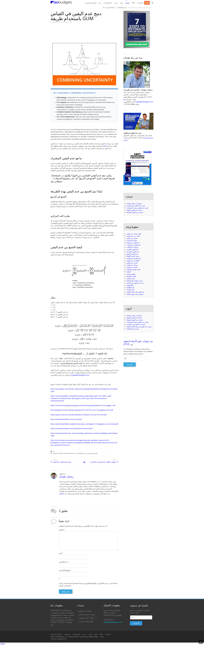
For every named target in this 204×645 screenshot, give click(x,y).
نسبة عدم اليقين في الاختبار (135, 283)
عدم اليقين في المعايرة (134, 258)
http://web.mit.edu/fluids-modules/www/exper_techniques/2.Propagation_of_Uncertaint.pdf (84, 424)
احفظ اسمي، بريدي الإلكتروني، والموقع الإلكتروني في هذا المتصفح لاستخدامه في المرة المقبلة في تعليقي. (88, 584)
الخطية (129, 272)
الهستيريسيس (131, 274)
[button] (102, 644)
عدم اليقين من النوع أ (133, 243)
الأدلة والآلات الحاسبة (86, 621)
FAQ (101, 634)
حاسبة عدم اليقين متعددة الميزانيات (138, 208)
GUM (105, 146)
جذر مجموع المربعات (81, 453)
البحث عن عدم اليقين (133, 236)
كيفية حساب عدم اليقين (134, 234)
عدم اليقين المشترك (69, 453)
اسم (61, 553)
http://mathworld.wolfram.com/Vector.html (66, 419)
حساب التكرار (131, 278)
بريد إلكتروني (64, 562)
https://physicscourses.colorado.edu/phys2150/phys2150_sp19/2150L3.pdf (79, 415)
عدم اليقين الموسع (132, 254)
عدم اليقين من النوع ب (134, 245)
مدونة (96, 634)
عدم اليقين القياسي (133, 249)
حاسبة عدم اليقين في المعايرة (136, 206)
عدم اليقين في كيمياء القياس (135, 292)
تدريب (84, 634)
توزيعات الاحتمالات (132, 247)
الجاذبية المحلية (131, 276)
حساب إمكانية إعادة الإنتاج (135, 281)
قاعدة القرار (130, 290)
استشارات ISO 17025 (86, 618)
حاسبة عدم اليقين (132, 267)
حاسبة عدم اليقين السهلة (134, 210)
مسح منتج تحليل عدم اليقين (62, 462)
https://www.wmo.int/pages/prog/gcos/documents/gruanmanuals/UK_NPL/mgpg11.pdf (83, 405)
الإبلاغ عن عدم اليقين (133, 261)
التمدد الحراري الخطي (133, 270)
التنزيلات (107, 634)
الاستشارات (76, 634)
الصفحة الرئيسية (56, 634)
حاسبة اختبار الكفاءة (133, 329)
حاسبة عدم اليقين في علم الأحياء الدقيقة (139, 327)
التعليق (62, 530)
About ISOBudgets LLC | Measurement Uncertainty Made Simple (74, 637)
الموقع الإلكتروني (64, 570)
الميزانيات (67, 634)
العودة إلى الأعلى (201, 642)
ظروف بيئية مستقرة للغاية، (135, 294)
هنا (124, 99)
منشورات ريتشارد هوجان (134, 203)
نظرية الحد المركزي (58, 453)
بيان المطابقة (131, 287)
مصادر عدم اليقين (132, 238)
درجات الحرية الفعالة (133, 256)
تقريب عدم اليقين (132, 263)
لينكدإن (61, 493)
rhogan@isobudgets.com (80, 375)
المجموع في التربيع (92, 453)
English (2, 644)
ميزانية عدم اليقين (132, 265)
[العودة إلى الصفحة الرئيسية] (61, 2)
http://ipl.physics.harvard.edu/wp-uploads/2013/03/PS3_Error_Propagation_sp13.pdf (82, 410)
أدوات (90, 634)
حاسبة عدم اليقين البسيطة (135, 212)
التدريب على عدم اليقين (87, 614)
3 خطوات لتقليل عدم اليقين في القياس (103, 462)
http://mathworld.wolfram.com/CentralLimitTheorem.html (71, 428)
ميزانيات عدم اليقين (85, 611)
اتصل (102, 637)
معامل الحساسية (132, 240)
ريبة (54, 451)
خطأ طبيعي (130, 285)
